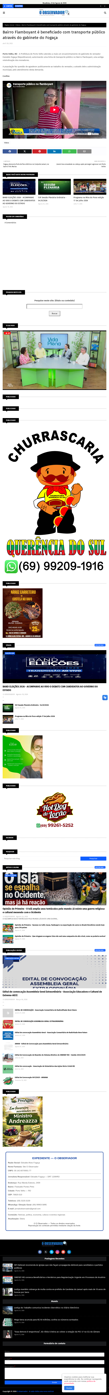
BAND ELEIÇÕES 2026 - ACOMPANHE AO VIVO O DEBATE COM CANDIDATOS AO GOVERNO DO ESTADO (19, 200)
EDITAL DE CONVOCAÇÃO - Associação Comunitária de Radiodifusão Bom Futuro (46, 1010)
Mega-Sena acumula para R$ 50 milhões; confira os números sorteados (46, 1320)
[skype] (52, 1252)
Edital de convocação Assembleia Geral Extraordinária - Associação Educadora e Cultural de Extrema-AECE (52, 993)
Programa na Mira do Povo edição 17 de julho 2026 (89, 199)
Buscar (54, 314)
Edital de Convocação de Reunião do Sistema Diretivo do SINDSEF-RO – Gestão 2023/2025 (50, 1055)
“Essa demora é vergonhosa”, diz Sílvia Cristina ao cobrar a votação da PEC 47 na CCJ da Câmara (57, 1332)
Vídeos (18, 25)
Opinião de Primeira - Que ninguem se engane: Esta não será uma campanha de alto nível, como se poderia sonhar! (60, 936)
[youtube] (63, 1252)
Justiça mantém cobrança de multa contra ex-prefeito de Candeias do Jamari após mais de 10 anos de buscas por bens (60, 1291)
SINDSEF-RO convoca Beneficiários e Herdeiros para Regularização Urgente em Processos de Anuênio (59, 1277)
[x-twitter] (46, 1252)
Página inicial (9, 25)
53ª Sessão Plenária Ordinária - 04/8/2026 (52, 199)
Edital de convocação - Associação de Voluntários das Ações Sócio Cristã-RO (45, 1066)
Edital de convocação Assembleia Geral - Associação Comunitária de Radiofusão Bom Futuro (51, 1032)
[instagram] (57, 1252)
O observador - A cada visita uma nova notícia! (35, 1391)
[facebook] (40, 1252)
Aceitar (69, 1388)
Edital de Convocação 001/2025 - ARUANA (31, 1077)
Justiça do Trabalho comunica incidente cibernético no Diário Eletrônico (46, 1307)
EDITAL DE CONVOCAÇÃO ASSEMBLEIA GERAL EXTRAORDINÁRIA (39, 1021)
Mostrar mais (99, 645)
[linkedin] (69, 1252)
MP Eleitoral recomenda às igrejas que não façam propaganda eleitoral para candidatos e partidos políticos (58, 1266)
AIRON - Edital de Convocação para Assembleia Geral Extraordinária (41, 1044)
